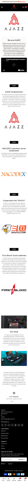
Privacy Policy (4, 438)
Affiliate (3, 448)
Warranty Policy (5, 433)
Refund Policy (4, 435)
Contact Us (4, 443)
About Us (3, 431)
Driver (2, 446)
